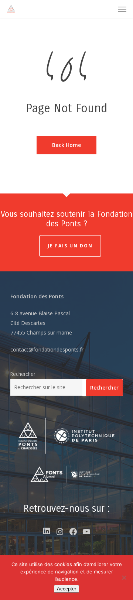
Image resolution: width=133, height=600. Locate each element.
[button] (122, 9)
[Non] (123, 577)
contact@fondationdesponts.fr (46, 349)
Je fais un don (70, 246)
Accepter (66, 589)
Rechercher (22, 374)
